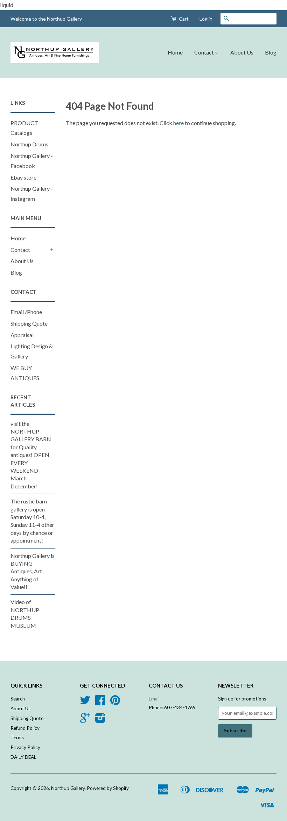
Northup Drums (29, 144)
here (178, 122)
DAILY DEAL (23, 757)
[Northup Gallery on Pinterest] (115, 702)
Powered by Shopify (108, 788)
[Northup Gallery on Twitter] (85, 702)
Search (17, 699)
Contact (204, 52)
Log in (206, 19)
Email (154, 699)
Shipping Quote (29, 323)
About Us (241, 52)
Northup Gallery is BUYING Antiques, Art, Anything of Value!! (32, 571)
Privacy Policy (25, 747)
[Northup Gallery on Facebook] (100, 702)
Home (175, 52)
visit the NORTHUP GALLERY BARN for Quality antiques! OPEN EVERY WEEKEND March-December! (30, 454)
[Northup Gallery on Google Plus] (85, 720)
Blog (270, 52)
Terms (17, 737)
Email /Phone (26, 311)
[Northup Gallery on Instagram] (100, 720)
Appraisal (22, 335)
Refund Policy (25, 728)
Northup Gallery (68, 788)
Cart (183, 19)
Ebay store (23, 177)
